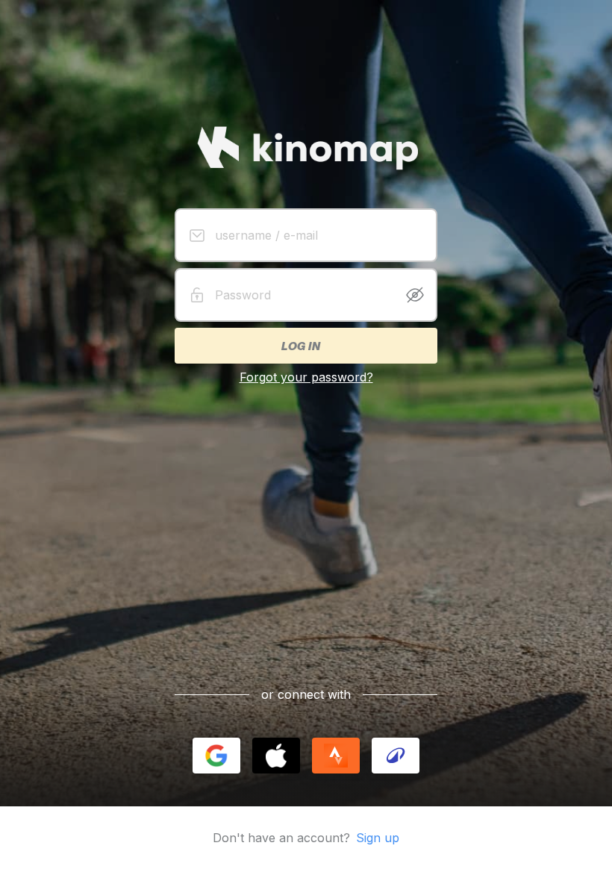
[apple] (276, 755)
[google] (216, 755)
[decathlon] (395, 755)
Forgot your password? (306, 377)
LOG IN (300, 345)
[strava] (336, 755)
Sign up (377, 837)
